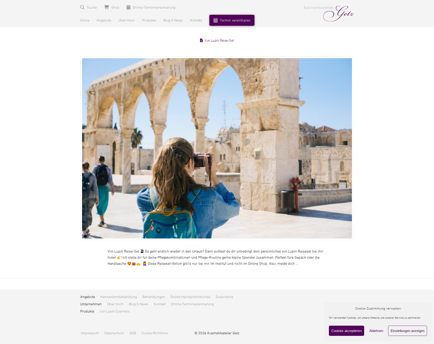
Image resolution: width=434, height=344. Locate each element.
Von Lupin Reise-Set (219, 40)
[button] (88, 7)
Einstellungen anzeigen (408, 331)
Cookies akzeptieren (346, 331)
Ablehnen (376, 331)
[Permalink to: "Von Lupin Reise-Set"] (217, 148)
